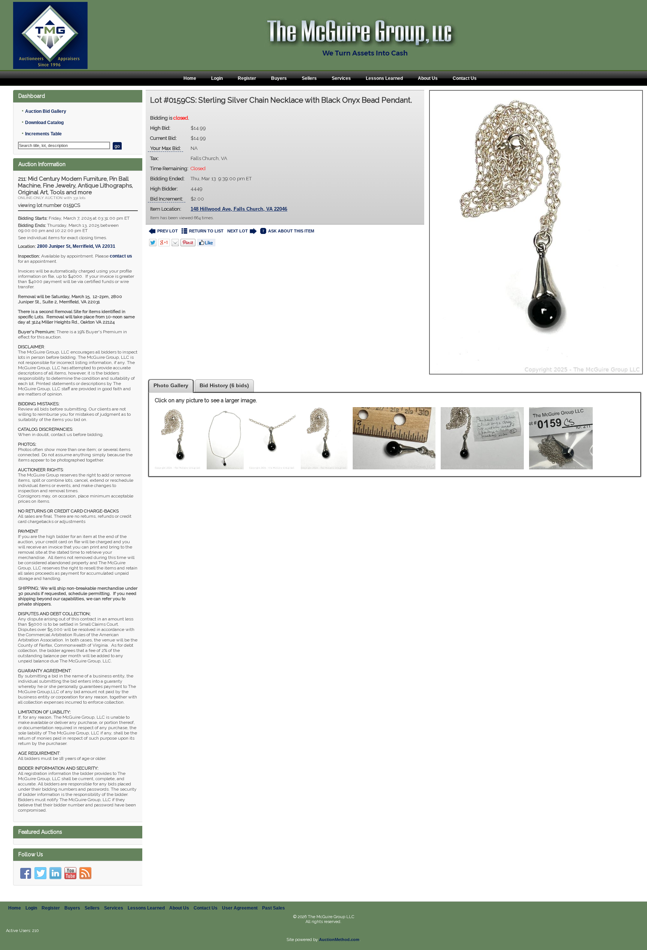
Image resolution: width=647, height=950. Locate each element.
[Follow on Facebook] (25, 873)
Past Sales (273, 908)
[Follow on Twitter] (40, 873)
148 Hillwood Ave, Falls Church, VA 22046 (239, 209)
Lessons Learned (384, 78)
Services (341, 78)
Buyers (279, 78)
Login (217, 78)
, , (76, 246)
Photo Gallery (171, 385)
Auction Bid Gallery (45, 111)
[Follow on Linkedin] (55, 873)
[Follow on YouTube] (70, 873)
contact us (121, 256)
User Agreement (240, 908)
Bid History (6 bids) (224, 385)
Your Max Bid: (165, 148)
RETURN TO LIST (206, 231)
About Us (428, 78)
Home (189, 78)
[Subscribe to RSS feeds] (85, 873)
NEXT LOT (237, 231)
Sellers (309, 78)
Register (247, 78)
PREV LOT (167, 231)
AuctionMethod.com (339, 939)
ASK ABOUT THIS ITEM (291, 231)
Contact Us (465, 78)
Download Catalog (44, 122)
